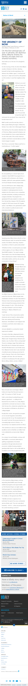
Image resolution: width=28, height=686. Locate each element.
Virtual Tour (3, 638)
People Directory (4, 658)
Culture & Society (18, 603)
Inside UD (3, 612)
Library (2, 650)
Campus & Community (6, 601)
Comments (14, 684)
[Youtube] (17, 681)
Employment (3, 640)
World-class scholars (9, 555)
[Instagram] (7, 681)
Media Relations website (12, 589)
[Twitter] (20, 681)
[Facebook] (10, 681)
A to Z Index (3, 663)
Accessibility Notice (4, 656)
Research (16, 601)
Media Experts (19, 612)
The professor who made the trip (13, 547)
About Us (3, 632)
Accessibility (24, 684)
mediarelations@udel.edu (16, 587)
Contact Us (3, 669)
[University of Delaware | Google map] (18, 671)
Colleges (2, 648)
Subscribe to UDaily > (15, 570)
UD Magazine (17, 606)
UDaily (2, 636)
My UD (2, 660)
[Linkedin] (13, 681)
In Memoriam (11, 612)
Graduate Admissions (5, 646)
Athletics (3, 606)
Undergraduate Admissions (6, 644)
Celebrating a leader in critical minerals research (12, 539)
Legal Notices (19, 684)
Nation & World (4, 603)
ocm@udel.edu (13, 582)
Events (2, 615)
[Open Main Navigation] (25, 2)
